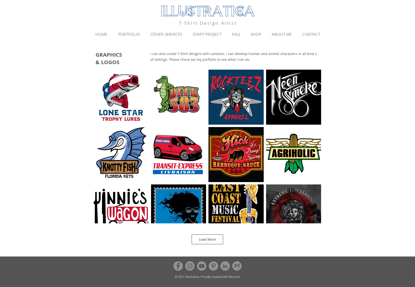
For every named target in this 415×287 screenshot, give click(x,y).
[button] (129, 34)
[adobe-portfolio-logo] (237, 266)
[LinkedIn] (225, 266)
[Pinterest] (213, 266)
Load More (207, 239)
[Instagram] (190, 266)
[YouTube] (201, 266)
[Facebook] (178, 266)
